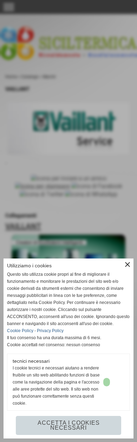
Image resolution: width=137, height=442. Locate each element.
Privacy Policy (50, 330)
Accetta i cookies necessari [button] (69, 425)
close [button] (127, 264)
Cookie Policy (20, 330)
